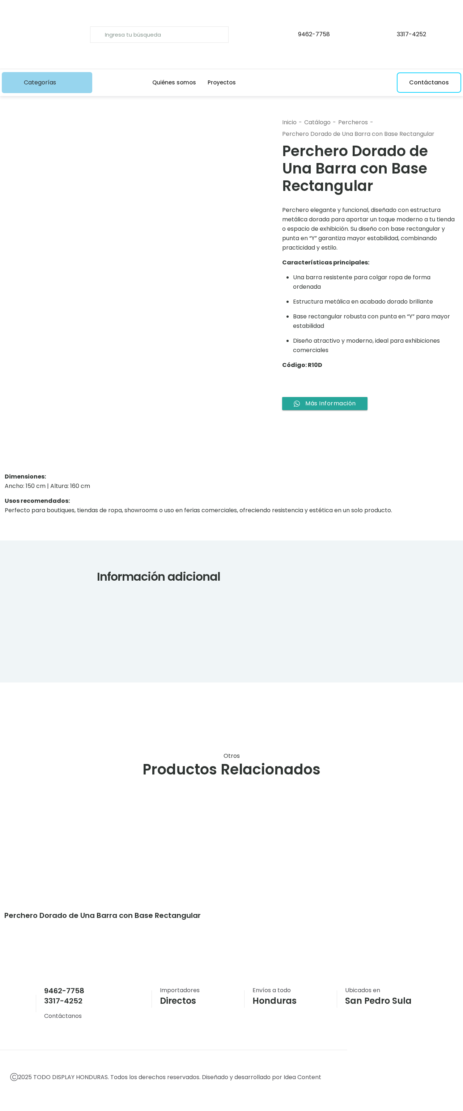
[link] (58, 852)
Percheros (353, 122)
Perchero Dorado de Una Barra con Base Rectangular (358, 134)
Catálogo (317, 122)
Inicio (289, 122)
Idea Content (303, 1077)
